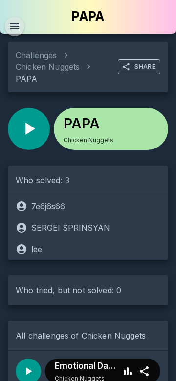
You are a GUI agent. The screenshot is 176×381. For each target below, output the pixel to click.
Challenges (36, 55)
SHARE (144, 66)
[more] (144, 371)
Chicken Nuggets (48, 67)
